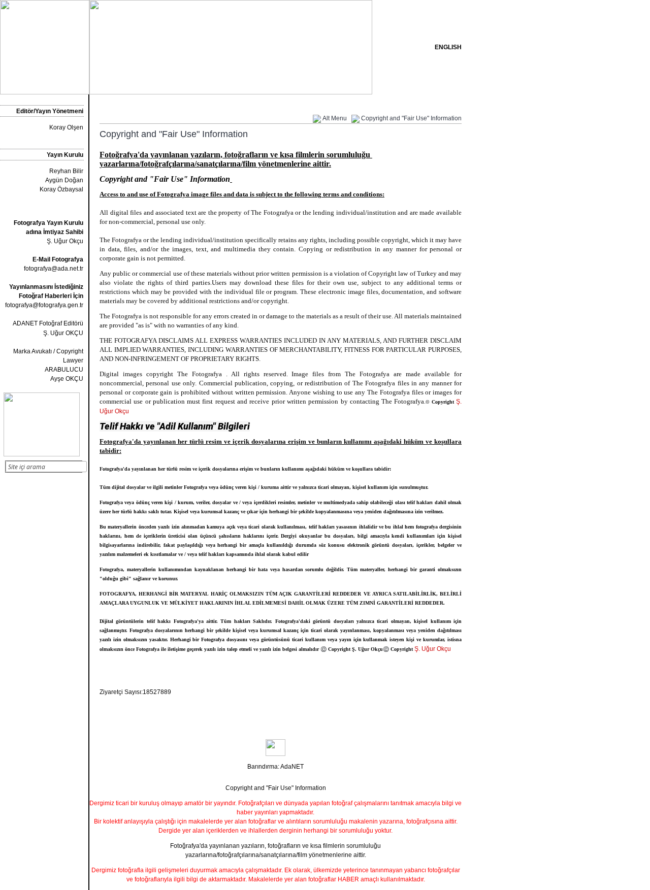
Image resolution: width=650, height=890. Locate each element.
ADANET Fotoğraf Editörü (48, 323)
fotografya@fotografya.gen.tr (44, 305)
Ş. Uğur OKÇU (63, 333)
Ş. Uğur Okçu (48, 232)
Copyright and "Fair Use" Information (411, 118)
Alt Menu (334, 118)
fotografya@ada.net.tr (53, 268)
